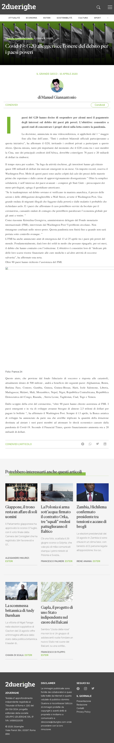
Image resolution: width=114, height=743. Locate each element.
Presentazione (84, 701)
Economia (31, 18)
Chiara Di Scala (14, 655)
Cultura (83, 18)
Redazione (82, 704)
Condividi (100, 105)
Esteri (46, 18)
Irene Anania (84, 561)
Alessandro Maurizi (17, 558)
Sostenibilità (64, 18)
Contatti (80, 708)
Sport (97, 18)
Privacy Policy (84, 711)
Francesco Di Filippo (53, 652)
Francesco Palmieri (52, 561)
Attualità (14, 18)
